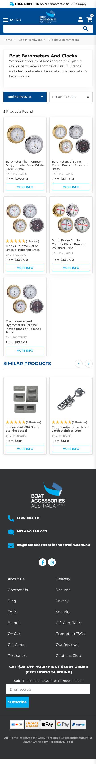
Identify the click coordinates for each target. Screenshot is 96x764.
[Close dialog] (92, 361)
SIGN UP (71, 401)
